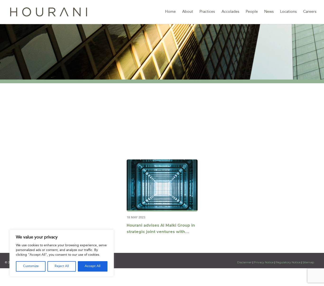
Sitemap (308, 262)
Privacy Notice (263, 262)
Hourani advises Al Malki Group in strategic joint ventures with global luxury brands (161, 231)
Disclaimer (244, 262)
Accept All (92, 266)
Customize (31, 266)
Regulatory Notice (288, 262)
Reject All (62, 266)
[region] (61, 253)
